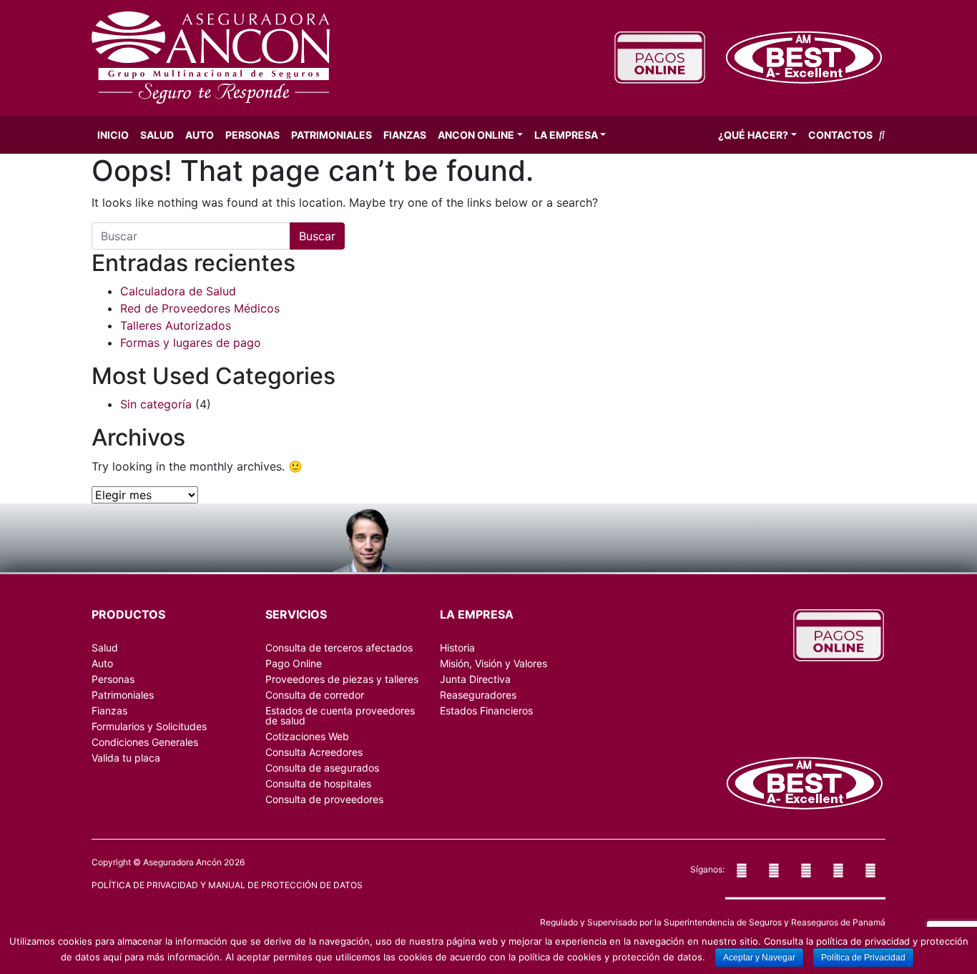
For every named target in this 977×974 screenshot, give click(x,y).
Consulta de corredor (314, 695)
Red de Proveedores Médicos (200, 308)
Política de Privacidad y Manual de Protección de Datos (227, 885)
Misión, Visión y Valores (493, 663)
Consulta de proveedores (324, 799)
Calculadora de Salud (178, 291)
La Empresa (566, 135)
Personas (252, 135)
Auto (199, 135)
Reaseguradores (478, 695)
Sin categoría (156, 404)
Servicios (296, 614)
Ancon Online (476, 135)
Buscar (317, 236)
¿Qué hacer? (753, 135)
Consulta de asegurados (322, 768)
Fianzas (404, 135)
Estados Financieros (486, 710)
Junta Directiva (475, 679)
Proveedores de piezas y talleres (341, 679)
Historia (457, 647)
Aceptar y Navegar (759, 958)
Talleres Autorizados (175, 325)
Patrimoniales (331, 135)
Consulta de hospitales (318, 783)
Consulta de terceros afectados (339, 647)
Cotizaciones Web (307, 736)
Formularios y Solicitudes (149, 726)
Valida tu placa (126, 758)
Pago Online (293, 663)
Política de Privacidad (863, 958)
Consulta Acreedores (314, 752)
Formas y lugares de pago (190, 342)
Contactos (840, 135)
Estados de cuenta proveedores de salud (340, 715)
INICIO (113, 135)
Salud (157, 135)
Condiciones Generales (145, 742)
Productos (128, 614)
